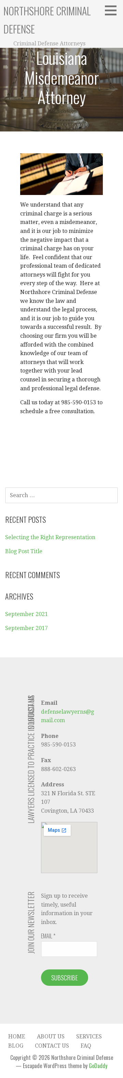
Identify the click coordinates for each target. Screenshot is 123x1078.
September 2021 (26, 614)
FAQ (86, 1045)
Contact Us (52, 1045)
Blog (15, 1045)
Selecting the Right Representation (50, 537)
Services (89, 1036)
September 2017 (26, 628)
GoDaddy (98, 1066)
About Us (51, 1036)
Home (16, 1036)
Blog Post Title (23, 551)
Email (48, 936)
